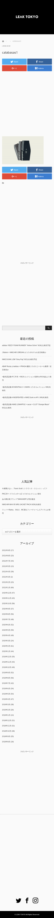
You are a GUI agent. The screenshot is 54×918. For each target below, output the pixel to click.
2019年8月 (6, 678)
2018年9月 (6, 736)
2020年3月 (6, 641)
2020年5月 (6, 630)
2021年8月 (6, 556)
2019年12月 (6, 657)
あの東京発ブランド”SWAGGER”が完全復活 (18, 499)
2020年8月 (6, 614)
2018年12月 (6, 720)
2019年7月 (6, 683)
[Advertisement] (27, 101)
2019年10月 (6, 667)
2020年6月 (6, 625)
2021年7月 (6, 561)
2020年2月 (6, 646)
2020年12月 (6, 593)
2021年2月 (6, 582)
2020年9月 (6, 609)
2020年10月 (6, 603)
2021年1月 (6, 588)
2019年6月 (6, 689)
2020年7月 (6, 619)
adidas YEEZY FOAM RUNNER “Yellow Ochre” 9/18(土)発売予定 (26, 345)
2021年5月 (6, 566)
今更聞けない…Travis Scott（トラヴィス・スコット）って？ (24, 488)
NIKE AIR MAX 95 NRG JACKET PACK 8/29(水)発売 (21, 504)
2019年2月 (6, 710)
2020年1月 (6, 651)
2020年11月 (6, 598)
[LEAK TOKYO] (27, 17)
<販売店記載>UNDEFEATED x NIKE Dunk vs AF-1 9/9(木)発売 (25, 397)
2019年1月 (6, 715)
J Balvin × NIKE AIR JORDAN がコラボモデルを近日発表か (24, 352)
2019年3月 (6, 704)
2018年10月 (6, 731)
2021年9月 (6, 550)
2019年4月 (6, 699)
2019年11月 (6, 662)
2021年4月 (6, 572)
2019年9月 (6, 673)
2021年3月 (6, 577)
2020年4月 (6, 635)
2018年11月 (6, 726)
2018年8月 (6, 742)
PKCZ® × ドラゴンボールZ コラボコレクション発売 (21, 494)
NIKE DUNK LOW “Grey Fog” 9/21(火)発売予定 (19, 359)
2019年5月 (6, 694)
